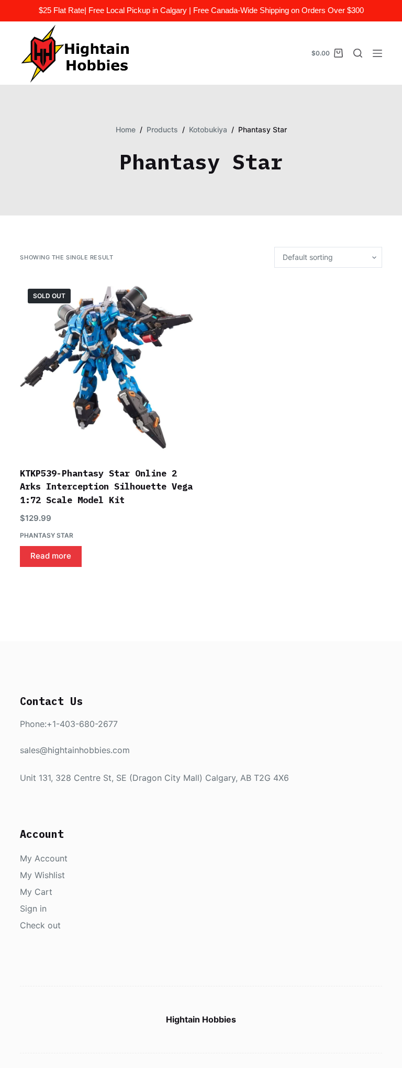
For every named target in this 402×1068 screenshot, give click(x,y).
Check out (40, 925)
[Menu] (377, 53)
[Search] (357, 53)
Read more (50, 556)
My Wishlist (42, 875)
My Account (44, 858)
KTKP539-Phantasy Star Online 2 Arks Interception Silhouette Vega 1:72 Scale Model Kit (106, 487)
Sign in (33, 908)
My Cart (36, 892)
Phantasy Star (46, 535)
